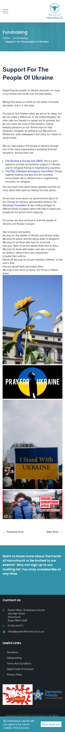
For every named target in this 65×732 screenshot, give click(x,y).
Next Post (54, 532)
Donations (12, 652)
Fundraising (20, 38)
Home (6, 38)
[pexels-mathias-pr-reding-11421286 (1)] (32, 444)
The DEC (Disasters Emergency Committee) (29, 171)
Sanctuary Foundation (15, 205)
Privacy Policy (14, 674)
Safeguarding (14, 657)
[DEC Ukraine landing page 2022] (32, 504)
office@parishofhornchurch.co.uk (26, 631)
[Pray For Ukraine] (32, 382)
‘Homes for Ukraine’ (17, 201)
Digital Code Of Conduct (20, 669)
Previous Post (13, 532)
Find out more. (21, 727)
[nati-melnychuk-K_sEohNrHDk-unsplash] (32, 319)
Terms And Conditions (19, 663)
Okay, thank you (51, 724)
